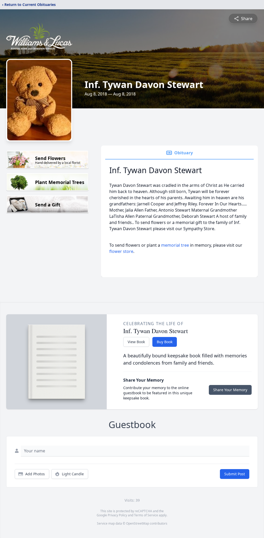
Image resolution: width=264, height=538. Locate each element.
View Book (136, 341)
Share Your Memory (230, 389)
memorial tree (175, 245)
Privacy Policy (117, 515)
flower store (121, 251)
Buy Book (164, 341)
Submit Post (234, 473)
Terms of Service (146, 515)
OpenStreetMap (137, 523)
